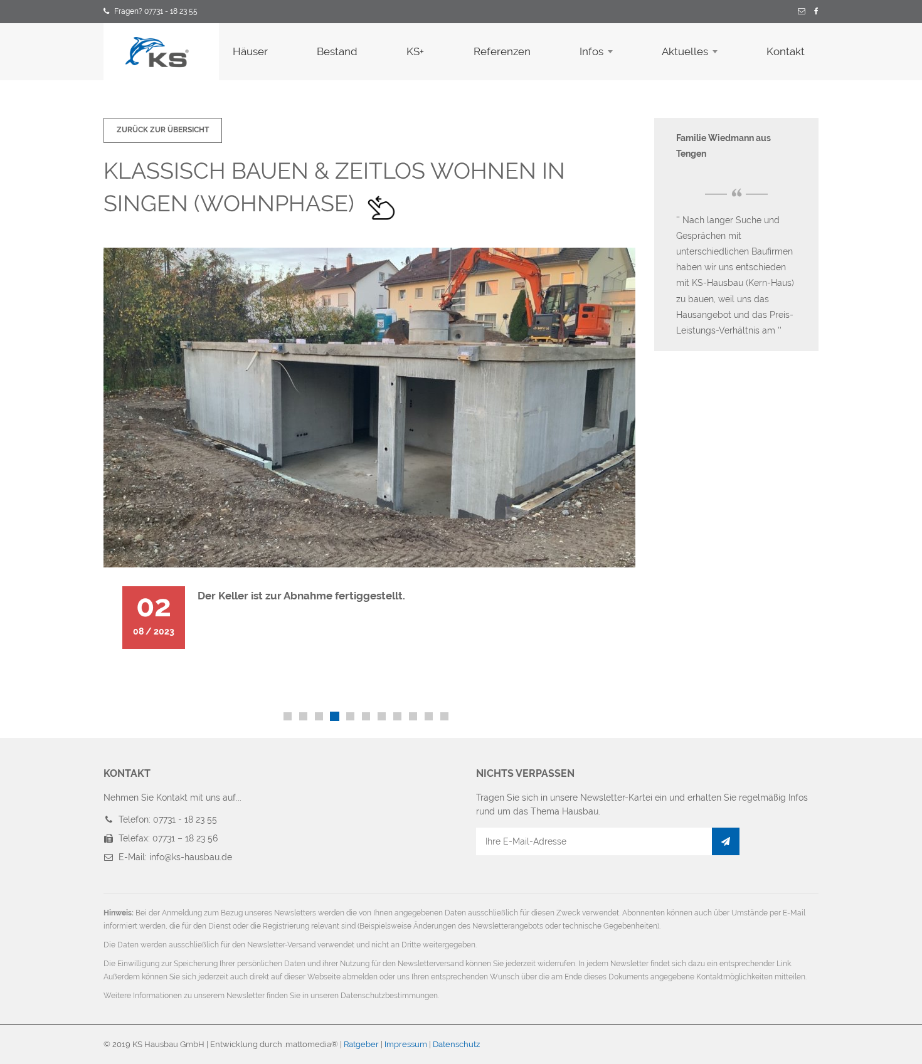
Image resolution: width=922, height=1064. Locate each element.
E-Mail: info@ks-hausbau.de (175, 857)
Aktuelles (685, 51)
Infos (591, 51)
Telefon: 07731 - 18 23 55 (168, 819)
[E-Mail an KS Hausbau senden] (801, 12)
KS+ (415, 51)
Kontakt (785, 51)
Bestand (337, 51)
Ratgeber (361, 1044)
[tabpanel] (369, 458)
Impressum (405, 1044)
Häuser (250, 51)
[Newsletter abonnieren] (725, 841)
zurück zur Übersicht (163, 129)
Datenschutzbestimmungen (389, 995)
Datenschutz (456, 1044)
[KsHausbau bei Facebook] (816, 12)
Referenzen (502, 51)
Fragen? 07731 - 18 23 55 (156, 11)
